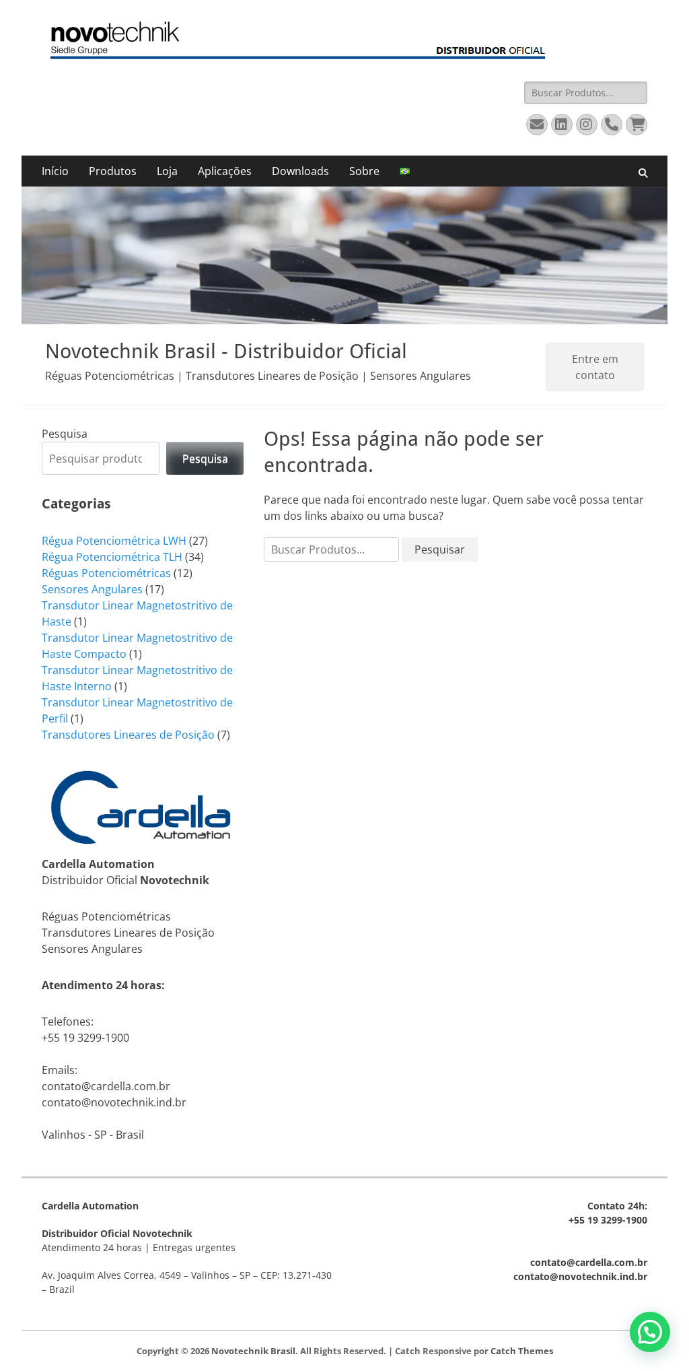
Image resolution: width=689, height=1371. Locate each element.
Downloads (300, 171)
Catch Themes (522, 1351)
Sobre (364, 171)
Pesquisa (64, 433)
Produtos (113, 171)
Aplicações (225, 171)
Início (55, 171)
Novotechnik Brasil (253, 1351)
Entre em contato (595, 367)
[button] (650, 1332)
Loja (167, 171)
